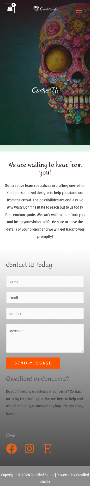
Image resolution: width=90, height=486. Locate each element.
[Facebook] (11, 448)
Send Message (33, 363)
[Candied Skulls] (45, 8)
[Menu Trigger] (78, 10)
